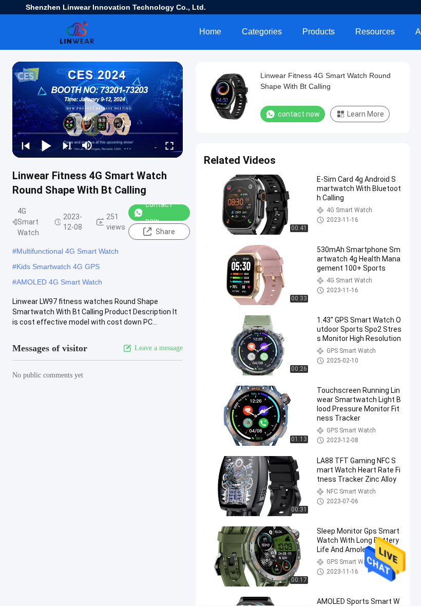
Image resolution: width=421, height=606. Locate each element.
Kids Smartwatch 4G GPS (58, 266)
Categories (262, 31)
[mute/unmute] (87, 145)
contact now (158, 212)
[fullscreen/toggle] (169, 145)
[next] (66, 145)
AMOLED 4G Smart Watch (59, 282)
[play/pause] (46, 145)
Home (210, 31)
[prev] (25, 145)
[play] (97, 109)
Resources (375, 31)
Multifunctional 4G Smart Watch (67, 251)
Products (318, 31)
